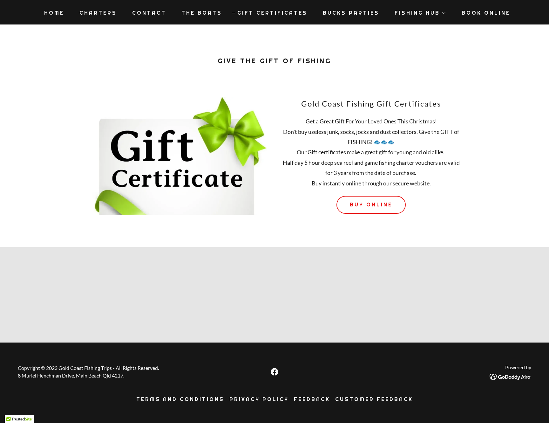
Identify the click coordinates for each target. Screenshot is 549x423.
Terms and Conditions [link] (180, 399)
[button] (418, 13)
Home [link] (54, 13)
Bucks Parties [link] (351, 13)
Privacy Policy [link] (259, 399)
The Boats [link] (201, 13)
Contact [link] (149, 13)
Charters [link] (98, 13)
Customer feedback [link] (374, 399)
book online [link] (486, 13)
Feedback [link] (312, 399)
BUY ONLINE (371, 204)
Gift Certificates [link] (272, 13)
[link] (274, 371)
